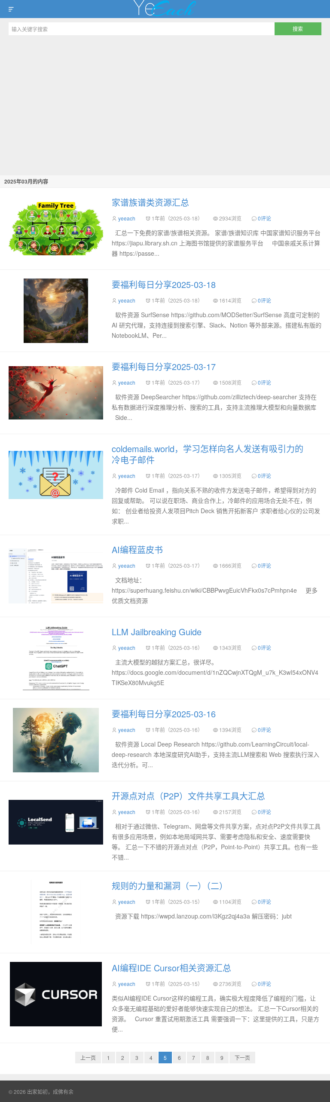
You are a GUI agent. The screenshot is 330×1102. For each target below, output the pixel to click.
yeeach (126, 218)
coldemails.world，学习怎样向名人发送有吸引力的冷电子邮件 (207, 454)
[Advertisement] (165, 104)
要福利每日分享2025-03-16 (164, 713)
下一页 (242, 1057)
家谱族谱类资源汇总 (150, 202)
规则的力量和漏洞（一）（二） (170, 885)
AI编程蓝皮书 (137, 549)
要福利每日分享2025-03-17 (164, 366)
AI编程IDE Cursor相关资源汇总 (171, 967)
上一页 (88, 1057)
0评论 (264, 218)
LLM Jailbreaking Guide (157, 631)
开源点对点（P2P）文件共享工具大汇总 (188, 796)
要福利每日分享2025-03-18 (164, 284)
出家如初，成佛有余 (165, 9)
